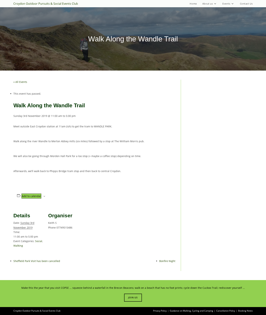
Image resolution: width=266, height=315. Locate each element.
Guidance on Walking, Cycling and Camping (191, 310)
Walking (18, 245)
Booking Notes (245, 310)
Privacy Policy (160, 310)
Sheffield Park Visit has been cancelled (36, 261)
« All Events (20, 82)
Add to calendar (31, 196)
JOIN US (133, 297)
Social (38, 241)
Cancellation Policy (225, 310)
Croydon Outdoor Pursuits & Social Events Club (45, 4)
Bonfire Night (167, 261)
